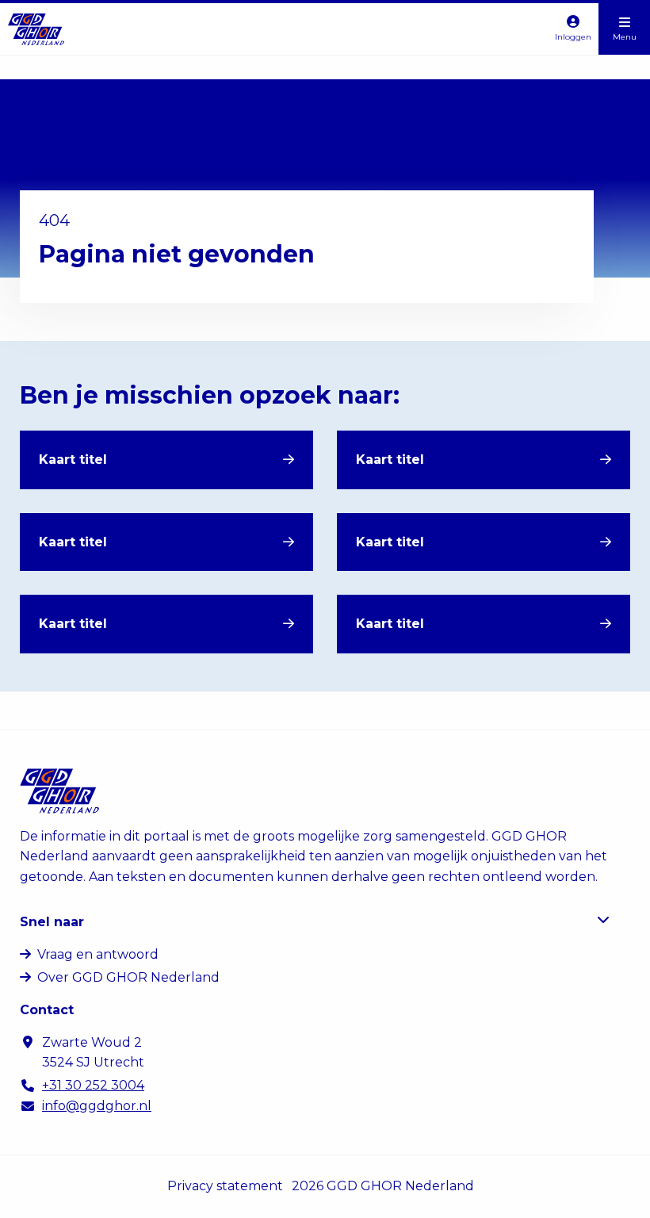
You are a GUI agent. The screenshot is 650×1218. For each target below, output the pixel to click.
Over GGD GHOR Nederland (128, 977)
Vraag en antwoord (98, 954)
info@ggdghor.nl (96, 1105)
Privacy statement (225, 1185)
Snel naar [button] (52, 921)
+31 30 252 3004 (93, 1085)
